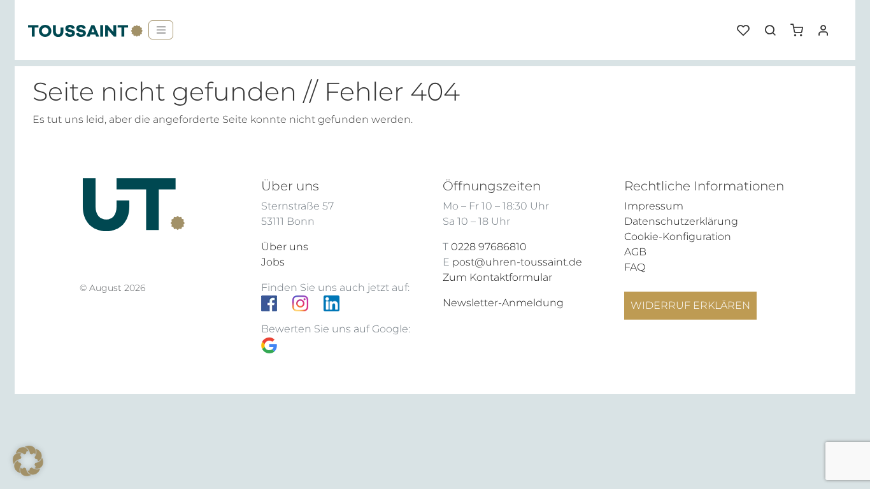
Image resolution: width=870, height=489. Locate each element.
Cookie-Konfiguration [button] (677, 236)
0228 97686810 (489, 247)
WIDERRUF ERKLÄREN (690, 305)
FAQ (634, 267)
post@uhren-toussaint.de (517, 262)
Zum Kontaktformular (497, 277)
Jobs (273, 262)
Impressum (653, 206)
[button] (801, 25)
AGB (635, 252)
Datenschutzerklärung (681, 221)
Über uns (284, 247)
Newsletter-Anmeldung (503, 303)
